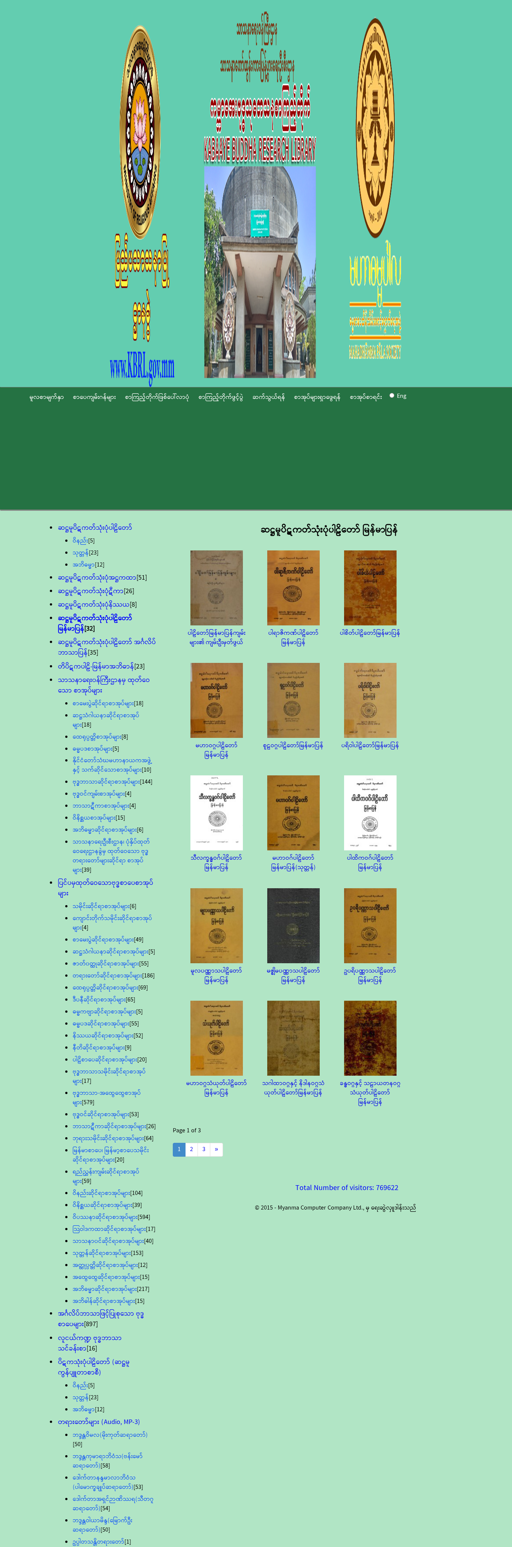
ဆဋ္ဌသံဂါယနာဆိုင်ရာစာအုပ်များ (110, 951)
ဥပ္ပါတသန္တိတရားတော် (98, 1542)
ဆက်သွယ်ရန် (269, 397)
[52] (138, 1035)
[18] (139, 703)
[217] (143, 1289)
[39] (86, 870)
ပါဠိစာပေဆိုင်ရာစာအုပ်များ (105, 1059)
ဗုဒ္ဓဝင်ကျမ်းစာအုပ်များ (99, 794)
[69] (143, 987)
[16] (92, 1348)
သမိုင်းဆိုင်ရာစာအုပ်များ (101, 906)
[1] (127, 1542)
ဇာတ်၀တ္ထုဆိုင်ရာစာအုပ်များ (106, 963)
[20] (142, 1059)
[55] (144, 963)
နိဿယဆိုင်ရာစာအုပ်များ (103, 1035)
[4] (128, 794)
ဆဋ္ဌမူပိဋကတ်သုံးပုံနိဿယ (94, 605)
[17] (86, 1081)
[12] (100, 565)
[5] (91, 541)
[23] (94, 553)
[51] (141, 578)
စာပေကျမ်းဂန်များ (94, 397)
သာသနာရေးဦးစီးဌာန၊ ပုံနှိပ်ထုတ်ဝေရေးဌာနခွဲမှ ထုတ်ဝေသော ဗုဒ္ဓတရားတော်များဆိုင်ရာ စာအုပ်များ (111, 856)
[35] (93, 653)
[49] (139, 939)
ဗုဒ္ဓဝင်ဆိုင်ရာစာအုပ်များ (101, 1114)
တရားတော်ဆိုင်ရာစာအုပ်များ (107, 975)
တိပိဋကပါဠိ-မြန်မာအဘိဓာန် (96, 666)
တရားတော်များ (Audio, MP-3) (99, 1422)
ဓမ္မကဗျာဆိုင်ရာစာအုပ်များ (104, 1011)
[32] (89, 629)
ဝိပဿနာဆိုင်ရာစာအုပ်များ (105, 1217)
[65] (130, 999)
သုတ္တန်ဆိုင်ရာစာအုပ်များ (102, 1253)
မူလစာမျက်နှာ (47, 397)
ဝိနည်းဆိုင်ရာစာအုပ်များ (101, 1193)
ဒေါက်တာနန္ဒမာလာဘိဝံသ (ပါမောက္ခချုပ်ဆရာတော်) (104, 1482)
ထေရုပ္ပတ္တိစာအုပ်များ (97, 737)
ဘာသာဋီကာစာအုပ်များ (101, 806)
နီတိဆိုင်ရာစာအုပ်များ (99, 1047)
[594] (144, 1217)
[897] (91, 1324)
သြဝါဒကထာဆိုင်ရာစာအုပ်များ (109, 1229)
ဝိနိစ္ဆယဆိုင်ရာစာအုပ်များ (102, 1205)
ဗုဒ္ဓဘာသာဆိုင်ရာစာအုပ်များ (106, 782)
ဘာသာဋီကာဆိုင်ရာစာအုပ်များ (109, 1126)
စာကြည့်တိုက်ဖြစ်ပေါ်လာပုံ (157, 397)
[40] (149, 1241)
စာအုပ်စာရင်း (366, 397)
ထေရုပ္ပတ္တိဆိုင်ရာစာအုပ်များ (105, 987)
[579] (88, 1102)
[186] (148, 975)
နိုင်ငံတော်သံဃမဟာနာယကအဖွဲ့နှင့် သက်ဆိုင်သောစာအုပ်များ (112, 765)
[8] (133, 605)
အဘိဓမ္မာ (84, 565)
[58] (105, 1466)
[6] (140, 830)
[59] (86, 1181)
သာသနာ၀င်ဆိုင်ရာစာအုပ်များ (108, 1241)
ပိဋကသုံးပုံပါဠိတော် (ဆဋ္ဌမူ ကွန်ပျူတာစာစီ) (94, 1367)
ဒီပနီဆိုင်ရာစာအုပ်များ (99, 999)
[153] (137, 1253)
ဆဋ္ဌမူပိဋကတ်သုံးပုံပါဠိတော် (95, 528)
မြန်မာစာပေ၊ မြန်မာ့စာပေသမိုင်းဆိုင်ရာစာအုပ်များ (111, 1155)
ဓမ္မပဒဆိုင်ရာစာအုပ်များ (101, 1023)
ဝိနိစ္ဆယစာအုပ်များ (94, 818)
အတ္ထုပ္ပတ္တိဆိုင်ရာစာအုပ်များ (105, 1265)
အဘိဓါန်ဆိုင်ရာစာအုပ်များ (104, 1301)
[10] (146, 770)
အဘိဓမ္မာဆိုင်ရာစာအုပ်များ (105, 830)
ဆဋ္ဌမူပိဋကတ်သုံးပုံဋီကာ (91, 591)
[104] (136, 1193)
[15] (120, 818)
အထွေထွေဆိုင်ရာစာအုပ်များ (106, 1277)
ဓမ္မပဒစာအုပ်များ (92, 749)
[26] (129, 591)
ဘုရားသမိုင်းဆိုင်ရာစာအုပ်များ (108, 1138)
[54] (105, 1508)
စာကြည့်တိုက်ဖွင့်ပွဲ (221, 397)
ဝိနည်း (80, 541)
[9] (128, 1047)
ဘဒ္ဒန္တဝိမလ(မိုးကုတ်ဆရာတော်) (110, 1435)
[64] (149, 1138)
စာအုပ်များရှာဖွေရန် (317, 397)
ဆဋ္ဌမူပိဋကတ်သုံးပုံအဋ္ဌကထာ (97, 578)
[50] (77, 1444)
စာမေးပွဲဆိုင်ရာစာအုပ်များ (103, 703)
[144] (146, 782)
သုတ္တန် (81, 553)
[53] (134, 1114)
